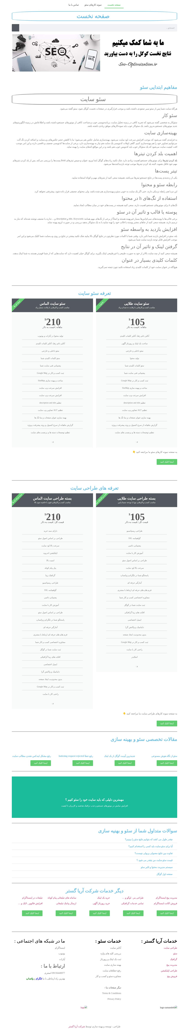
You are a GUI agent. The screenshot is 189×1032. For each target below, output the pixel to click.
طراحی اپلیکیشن (168, 970)
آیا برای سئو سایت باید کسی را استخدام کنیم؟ (150, 846)
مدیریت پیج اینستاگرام (166, 897)
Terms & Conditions (111, 993)
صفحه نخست (114, 5)
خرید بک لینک (103, 897)
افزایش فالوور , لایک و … (30, 903)
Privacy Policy (114, 999)
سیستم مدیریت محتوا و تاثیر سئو (157, 867)
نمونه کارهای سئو (93, 5)
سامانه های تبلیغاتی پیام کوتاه (62, 897)
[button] (94, 839)
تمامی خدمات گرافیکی (132, 903)
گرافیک (173, 959)
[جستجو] (15, 27)
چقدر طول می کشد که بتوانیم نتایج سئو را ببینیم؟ (149, 839)
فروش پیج (172, 976)
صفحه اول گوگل (165, 874)
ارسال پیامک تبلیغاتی (66, 903)
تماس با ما (74, 5)
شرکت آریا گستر (77, 1026)
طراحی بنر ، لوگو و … (133, 897)
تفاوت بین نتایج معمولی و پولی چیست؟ (154, 853)
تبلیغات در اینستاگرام (32, 897)
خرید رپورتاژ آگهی (101, 903)
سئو (175, 953)
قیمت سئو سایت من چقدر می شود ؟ (155, 860)
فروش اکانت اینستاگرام (165, 903)
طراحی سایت (170, 948)
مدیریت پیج (171, 965)
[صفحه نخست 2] (168, 1007)
